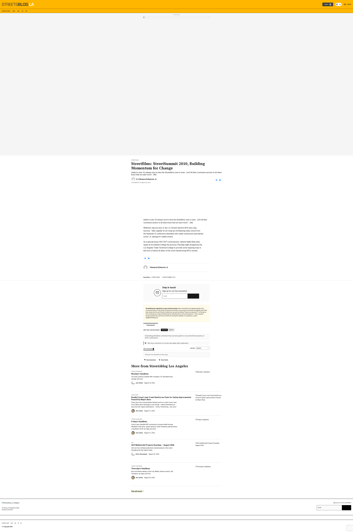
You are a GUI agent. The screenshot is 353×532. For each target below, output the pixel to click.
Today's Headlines (136, 371)
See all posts (136, 491)
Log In (326, 4)
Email (165, 296)
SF (22, 11)
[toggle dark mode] (338, 4)
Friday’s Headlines (139, 421)
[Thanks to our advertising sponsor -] (176, 85)
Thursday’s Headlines (140, 468)
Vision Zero (134, 394)
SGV (132, 442)
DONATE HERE (6, 11)
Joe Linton (139, 383)
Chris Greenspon (141, 454)
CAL (18, 11)
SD (26, 11)
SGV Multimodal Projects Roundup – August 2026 (152, 445)
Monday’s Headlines (140, 374)
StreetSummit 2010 (168, 277)
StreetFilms (135, 160)
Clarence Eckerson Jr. (147, 179)
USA (13, 11)
